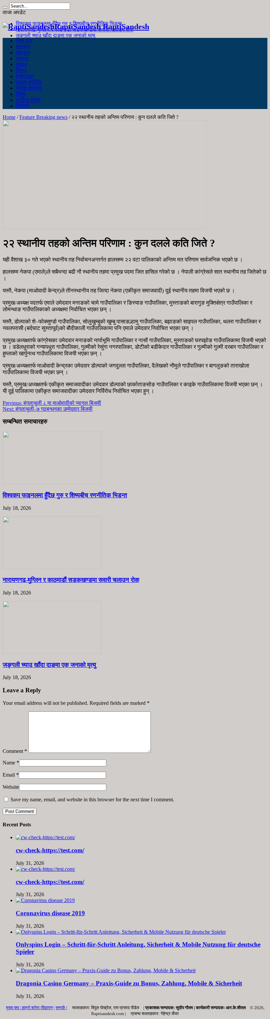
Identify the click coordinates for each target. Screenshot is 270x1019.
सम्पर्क (61, 1007)
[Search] (5, 8)
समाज (21, 64)
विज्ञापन (47, 1007)
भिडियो (22, 106)
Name (9, 762)
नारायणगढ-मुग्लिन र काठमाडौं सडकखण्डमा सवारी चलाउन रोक (71, 579)
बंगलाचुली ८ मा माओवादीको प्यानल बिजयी (52, 403)
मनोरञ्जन (25, 76)
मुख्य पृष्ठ (24, 40)
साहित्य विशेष (28, 100)
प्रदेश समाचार (29, 88)
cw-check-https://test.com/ (50, 850)
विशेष (21, 94)
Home (9, 117)
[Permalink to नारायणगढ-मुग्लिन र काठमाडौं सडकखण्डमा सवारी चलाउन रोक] (52, 567)
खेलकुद (23, 52)
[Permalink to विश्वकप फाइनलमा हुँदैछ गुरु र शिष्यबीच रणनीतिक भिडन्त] (52, 482)
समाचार (23, 46)
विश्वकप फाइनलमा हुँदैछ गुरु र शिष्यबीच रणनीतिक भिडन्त (65, 495)
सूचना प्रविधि (28, 82)
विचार (21, 70)
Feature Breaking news (43, 117)
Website (11, 787)
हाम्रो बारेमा (31, 1007)
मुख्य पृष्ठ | (14, 1007)
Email (9, 775)
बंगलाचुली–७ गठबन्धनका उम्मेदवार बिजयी (48, 409)
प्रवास (22, 58)
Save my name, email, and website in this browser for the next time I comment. (92, 799)
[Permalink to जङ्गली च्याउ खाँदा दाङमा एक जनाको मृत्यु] (52, 652)
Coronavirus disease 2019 (50, 913)
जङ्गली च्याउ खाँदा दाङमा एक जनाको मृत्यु (55, 35)
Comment (15, 751)
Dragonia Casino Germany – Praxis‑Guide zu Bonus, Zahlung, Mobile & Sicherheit (129, 983)
